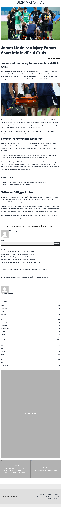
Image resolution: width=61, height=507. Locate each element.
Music (2, 345)
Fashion (3, 331)
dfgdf (3, 269)
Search (3, 240)
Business (3, 314)
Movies (3, 343)
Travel (2, 360)
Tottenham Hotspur (48, 226)
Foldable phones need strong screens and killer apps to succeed (27, 269)
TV (2, 363)
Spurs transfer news (34, 226)
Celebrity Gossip (5, 322)
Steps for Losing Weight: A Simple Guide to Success (17, 254)
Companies (4, 325)
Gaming (3, 337)
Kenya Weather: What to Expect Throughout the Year (18, 260)
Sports (11, 42)
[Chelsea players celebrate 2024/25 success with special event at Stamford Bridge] (15, 469)
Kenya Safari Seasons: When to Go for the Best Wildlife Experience (22, 262)
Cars (2, 320)
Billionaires (4, 308)
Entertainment (5, 328)
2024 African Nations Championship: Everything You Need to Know (24, 182)
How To (3, 340)
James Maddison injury (18, 226)
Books (2, 311)
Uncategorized (5, 365)
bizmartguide (14, 231)
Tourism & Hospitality (6, 357)
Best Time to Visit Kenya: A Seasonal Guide (15, 257)
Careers (3, 317)
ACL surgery (5, 226)
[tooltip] (49, 58)
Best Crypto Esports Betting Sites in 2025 (16, 184)
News (2, 348)
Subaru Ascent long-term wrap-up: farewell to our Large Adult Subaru (27, 277)
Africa (2, 305)
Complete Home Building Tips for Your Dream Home (17, 251)
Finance (3, 334)
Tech (2, 354)
